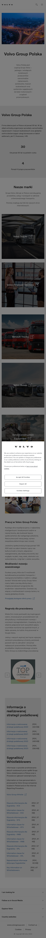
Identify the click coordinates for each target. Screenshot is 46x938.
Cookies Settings (23, 490)
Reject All (23, 484)
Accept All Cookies (23, 477)
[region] (23, 469)
